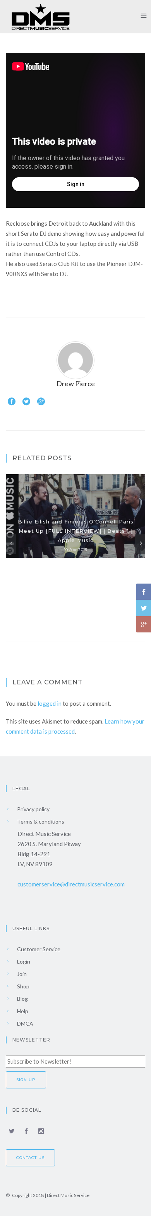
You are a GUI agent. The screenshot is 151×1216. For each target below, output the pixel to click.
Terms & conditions (40, 821)
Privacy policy (33, 809)
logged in (50, 703)
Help (22, 1011)
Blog (22, 998)
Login (23, 961)
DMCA (24, 1023)
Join (21, 974)
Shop (22, 986)
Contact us (30, 1157)
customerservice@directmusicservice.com (71, 884)
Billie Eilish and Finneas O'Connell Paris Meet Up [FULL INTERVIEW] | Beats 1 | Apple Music (76, 530)
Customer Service (38, 949)
